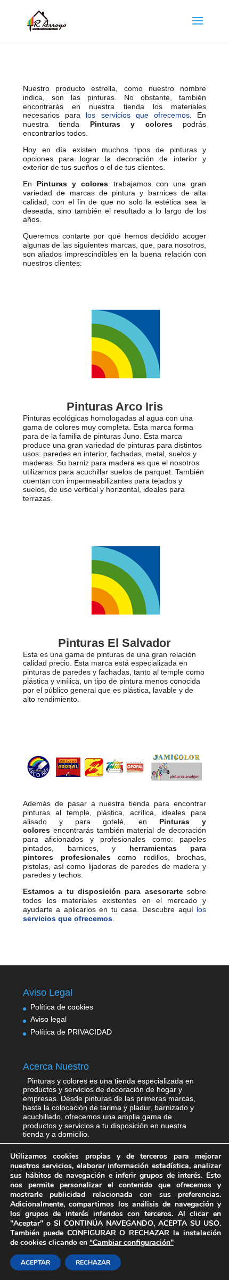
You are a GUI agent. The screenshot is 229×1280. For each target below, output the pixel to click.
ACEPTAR (35, 1262)
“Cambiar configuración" (131, 1243)
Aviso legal (48, 1019)
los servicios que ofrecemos (138, 115)
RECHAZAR (93, 1262)
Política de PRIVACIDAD (71, 1032)
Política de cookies (61, 1007)
